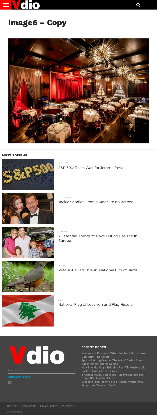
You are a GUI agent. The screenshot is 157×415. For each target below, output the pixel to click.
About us (12, 406)
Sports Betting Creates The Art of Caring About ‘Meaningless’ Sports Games (113, 362)
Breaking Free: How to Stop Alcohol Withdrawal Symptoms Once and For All (113, 383)
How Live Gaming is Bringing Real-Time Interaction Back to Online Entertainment (114, 369)
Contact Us (29, 406)
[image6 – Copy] (78, 142)
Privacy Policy (49, 406)
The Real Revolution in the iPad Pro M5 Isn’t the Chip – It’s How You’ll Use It (113, 376)
